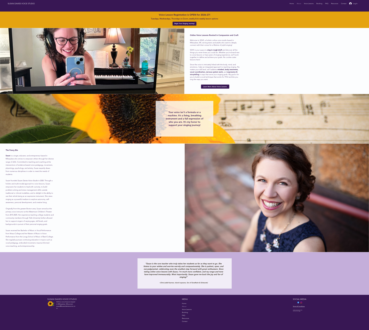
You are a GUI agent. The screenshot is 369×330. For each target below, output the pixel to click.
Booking (185, 312)
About (184, 306)
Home (184, 303)
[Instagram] (301, 302)
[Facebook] (298, 302)
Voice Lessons (187, 309)
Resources (185, 318)
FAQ (183, 315)
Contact (184, 321)
